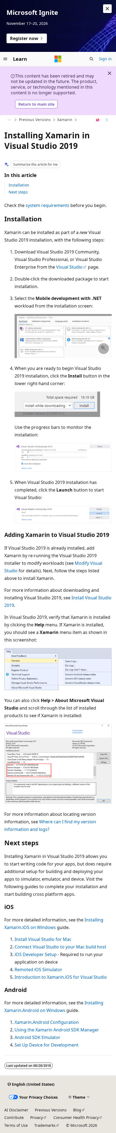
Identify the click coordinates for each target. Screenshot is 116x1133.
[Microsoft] (58, 58)
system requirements (47, 205)
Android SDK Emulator (37, 1037)
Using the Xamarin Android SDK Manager (57, 1030)
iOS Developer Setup (36, 954)
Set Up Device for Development (47, 1045)
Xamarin (64, 119)
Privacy (36, 1117)
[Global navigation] (5, 59)
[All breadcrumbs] (9, 120)
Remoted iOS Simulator (38, 969)
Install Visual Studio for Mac (43, 939)
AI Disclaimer (16, 1109)
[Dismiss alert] (107, 8)
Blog (77, 1109)
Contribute (14, 1117)
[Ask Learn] (97, 120)
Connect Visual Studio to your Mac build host (60, 947)
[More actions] (107, 120)
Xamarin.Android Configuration (47, 1022)
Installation (19, 185)
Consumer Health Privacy (76, 1117)
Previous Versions (35, 119)
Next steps (18, 192)
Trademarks (45, 1125)
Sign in (105, 58)
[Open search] (91, 59)
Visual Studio (69, 267)
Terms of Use (16, 1125)
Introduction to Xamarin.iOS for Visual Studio (61, 977)
